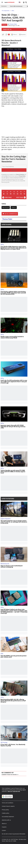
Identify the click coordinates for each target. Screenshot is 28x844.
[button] (26, 2)
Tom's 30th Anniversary (16, 6)
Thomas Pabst (13, 24)
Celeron (13, 207)
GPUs (13, 10)
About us (4, 823)
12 (17, 194)
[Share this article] (3, 34)
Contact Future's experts (8, 806)
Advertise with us (6, 820)
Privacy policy (5, 809)
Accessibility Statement (8, 816)
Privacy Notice (22, 176)
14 (24, 194)
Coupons (4, 827)
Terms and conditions (7, 803)
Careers (4, 830)
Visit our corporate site (14, 791)
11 (14, 194)
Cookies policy (5, 813)
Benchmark (5, 207)
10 (10, 194)
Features (4, 25)
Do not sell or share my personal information (13, 834)
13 (21, 194)
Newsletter (23, 34)
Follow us (15, 34)
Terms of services (20, 174)
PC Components (5, 10)
